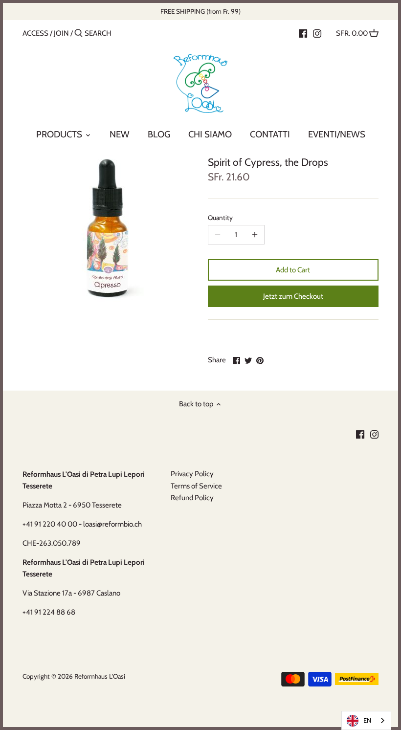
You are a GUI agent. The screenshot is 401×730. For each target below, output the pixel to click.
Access (35, 33)
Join (61, 33)
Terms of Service (196, 486)
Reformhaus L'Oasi (99, 676)
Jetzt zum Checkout (293, 296)
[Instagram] (317, 32)
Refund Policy (192, 497)
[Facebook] (303, 32)
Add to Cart (293, 269)
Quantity (220, 217)
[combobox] (366, 720)
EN (367, 720)
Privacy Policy (192, 473)
